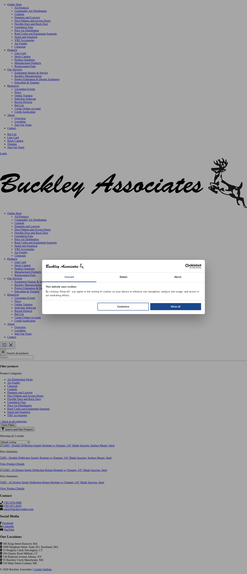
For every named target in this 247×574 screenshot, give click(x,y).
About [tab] (177, 277)
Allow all (175, 306)
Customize (123, 306)
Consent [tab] (69, 277)
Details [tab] (123, 277)
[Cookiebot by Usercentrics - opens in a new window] (185, 266)
